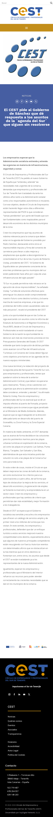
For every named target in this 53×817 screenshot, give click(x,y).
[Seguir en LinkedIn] (26, 101)
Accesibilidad (13, 746)
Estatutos (12, 742)
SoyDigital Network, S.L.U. (29, 812)
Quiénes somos (15, 721)
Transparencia (14, 734)
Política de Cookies (16, 755)
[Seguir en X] (36, 101)
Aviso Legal (13, 750)
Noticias (11, 716)
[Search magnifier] (51, 3)
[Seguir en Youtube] (31, 101)
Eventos (11, 725)
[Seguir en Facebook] (22, 101)
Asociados (12, 729)
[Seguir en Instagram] (17, 101)
